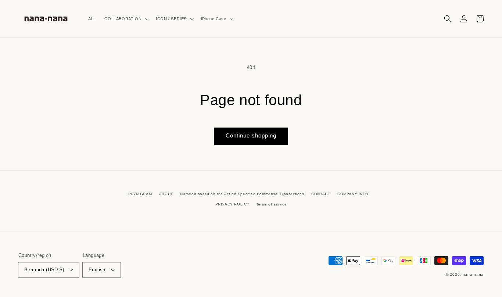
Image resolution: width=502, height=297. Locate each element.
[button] (125, 19)
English (97, 269)
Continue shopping (251, 135)
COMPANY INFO (352, 194)
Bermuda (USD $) (44, 269)
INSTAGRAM (140, 194)
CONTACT (320, 194)
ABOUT (166, 194)
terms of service (272, 204)
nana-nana (473, 274)
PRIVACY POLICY (232, 204)
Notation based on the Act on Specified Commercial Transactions (242, 194)
